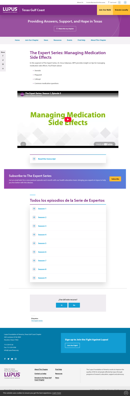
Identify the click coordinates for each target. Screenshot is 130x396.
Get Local (113, 2)
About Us (80, 2)
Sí (61, 305)
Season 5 (42, 243)
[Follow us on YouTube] (12, 359)
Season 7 (42, 260)
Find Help (81, 40)
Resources (58, 40)
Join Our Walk (105, 10)
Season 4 (42, 234)
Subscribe (115, 179)
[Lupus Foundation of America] (10, 10)
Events (69, 40)
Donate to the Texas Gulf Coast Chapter (43, 379)
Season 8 (42, 269)
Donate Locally (121, 10)
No (74, 305)
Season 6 (42, 252)
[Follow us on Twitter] (8, 359)
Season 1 (42, 208)
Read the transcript (47, 159)
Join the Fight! (72, 345)
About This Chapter (98, 40)
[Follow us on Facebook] (5, 359)
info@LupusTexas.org (11, 350)
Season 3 (42, 226)
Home (17, 40)
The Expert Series (37, 321)
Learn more (56, 393)
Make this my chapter (66, 29)
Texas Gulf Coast (33, 10)
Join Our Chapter (31, 40)
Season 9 (42, 278)
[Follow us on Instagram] (15, 359)
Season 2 (42, 217)
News (46, 40)
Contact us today (40, 373)
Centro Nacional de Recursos (95, 2)
